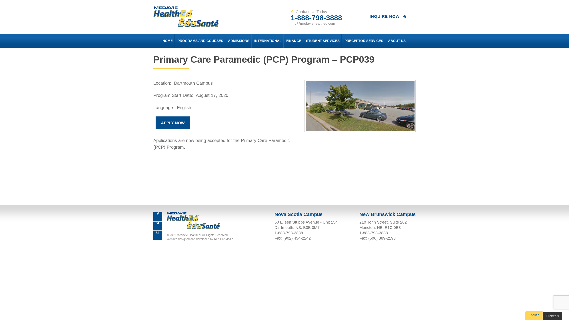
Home (167, 41)
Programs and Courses (200, 41)
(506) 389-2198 (382, 238)
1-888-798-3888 (316, 18)
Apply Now (173, 123)
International (267, 41)
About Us (397, 41)
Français (552, 316)
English (534, 315)
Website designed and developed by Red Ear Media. (200, 239)
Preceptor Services (364, 41)
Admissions (238, 41)
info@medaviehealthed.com (313, 23)
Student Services (323, 41)
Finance (293, 41)
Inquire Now (385, 16)
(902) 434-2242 (297, 238)
